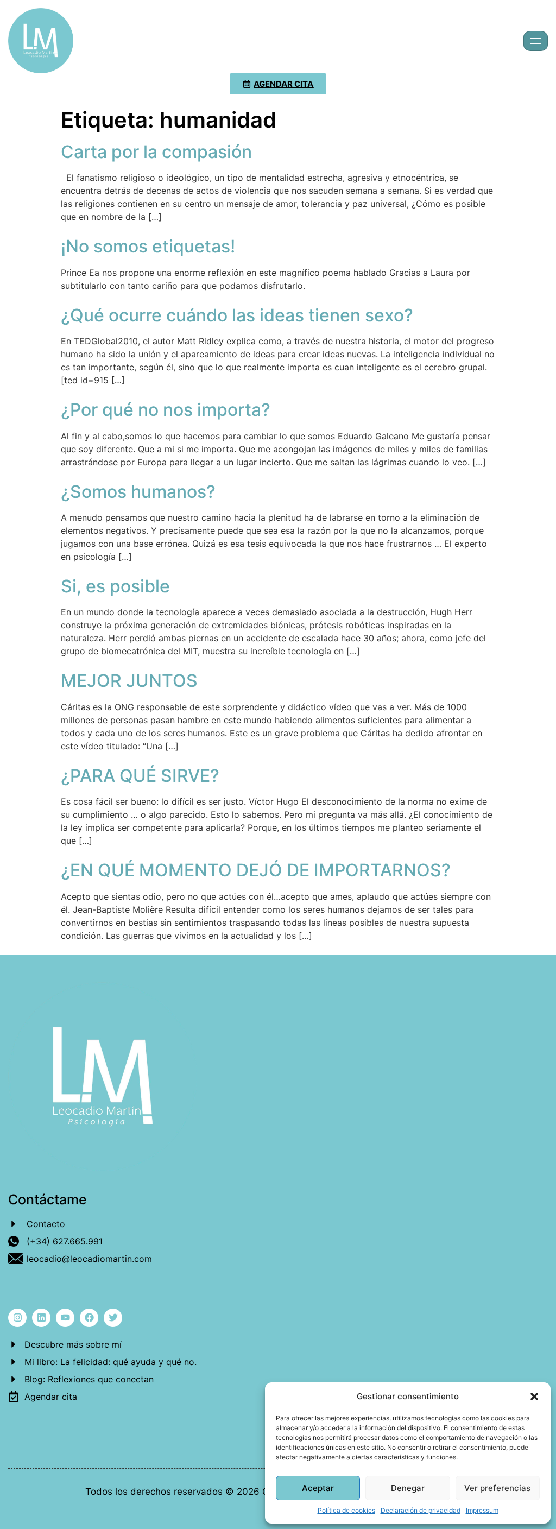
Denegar (408, 1488)
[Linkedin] (41, 1318)
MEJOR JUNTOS (129, 680)
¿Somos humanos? (138, 491)
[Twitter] (113, 1318)
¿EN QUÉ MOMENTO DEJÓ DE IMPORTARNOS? (256, 870)
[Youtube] (65, 1318)
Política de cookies (346, 1510)
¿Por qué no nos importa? (165, 409)
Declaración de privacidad (420, 1510)
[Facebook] (89, 1318)
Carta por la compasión (156, 151)
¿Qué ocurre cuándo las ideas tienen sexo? (237, 315)
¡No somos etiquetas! (148, 246)
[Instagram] (17, 1318)
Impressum (482, 1510)
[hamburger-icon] (535, 41)
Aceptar (318, 1488)
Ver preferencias (497, 1488)
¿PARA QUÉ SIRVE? (140, 775)
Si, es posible (115, 586)
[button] (534, 1396)
